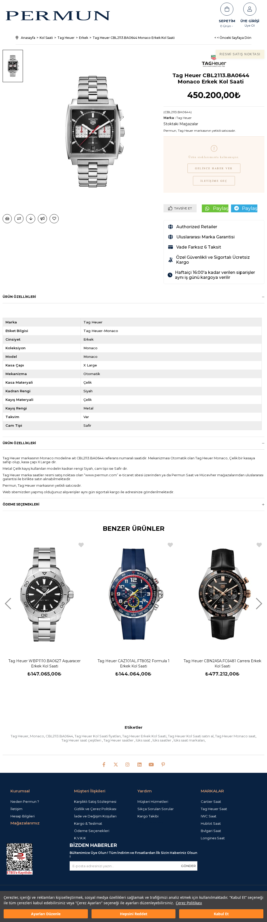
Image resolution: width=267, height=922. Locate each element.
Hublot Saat (211, 823)
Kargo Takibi (148, 816)
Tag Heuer (19, 736)
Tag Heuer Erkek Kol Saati (144, 736)
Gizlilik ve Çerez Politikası (95, 809)
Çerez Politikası (189, 902)
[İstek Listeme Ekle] (7, 218)
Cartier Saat (211, 801)
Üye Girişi (249, 21)
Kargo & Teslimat (88, 823)
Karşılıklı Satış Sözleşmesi (95, 801)
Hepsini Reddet (133, 913)
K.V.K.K (80, 838)
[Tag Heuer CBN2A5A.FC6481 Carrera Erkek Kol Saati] (222, 594)
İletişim (16, 809)
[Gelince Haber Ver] (42, 218)
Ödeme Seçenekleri (21, 504)
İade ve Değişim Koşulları (95, 816)
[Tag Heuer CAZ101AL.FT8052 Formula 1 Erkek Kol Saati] (133, 594)
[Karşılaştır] (18, 218)
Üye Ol (250, 25)
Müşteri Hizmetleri (152, 801)
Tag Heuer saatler (119, 740)
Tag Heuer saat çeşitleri (82, 740)
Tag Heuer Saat (214, 809)
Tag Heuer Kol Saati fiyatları (98, 736)
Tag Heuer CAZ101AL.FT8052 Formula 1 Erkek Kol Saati (133, 663)
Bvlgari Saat (211, 831)
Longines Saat (213, 838)
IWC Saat (208, 816)
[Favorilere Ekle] (54, 218)
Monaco (37, 736)
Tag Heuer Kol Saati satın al (191, 736)
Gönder (188, 866)
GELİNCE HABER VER (214, 168)
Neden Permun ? (24, 801)
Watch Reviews (150, 822)
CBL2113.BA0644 (59, 736)
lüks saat (143, 740)
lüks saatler (162, 740)
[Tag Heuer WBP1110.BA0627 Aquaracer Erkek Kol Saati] (44, 594)
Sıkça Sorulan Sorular (155, 809)
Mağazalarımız (25, 823)
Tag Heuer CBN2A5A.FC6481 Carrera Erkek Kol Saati (222, 663)
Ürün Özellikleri (19, 297)
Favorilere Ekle (81, 545)
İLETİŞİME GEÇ (214, 181)
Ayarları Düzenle (45, 913)
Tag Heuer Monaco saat (235, 736)
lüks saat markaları (189, 740)
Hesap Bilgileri (22, 816)
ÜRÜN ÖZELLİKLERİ (19, 443)
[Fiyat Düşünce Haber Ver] (30, 218)
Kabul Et (221, 913)
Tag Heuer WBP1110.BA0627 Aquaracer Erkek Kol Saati (44, 663)
